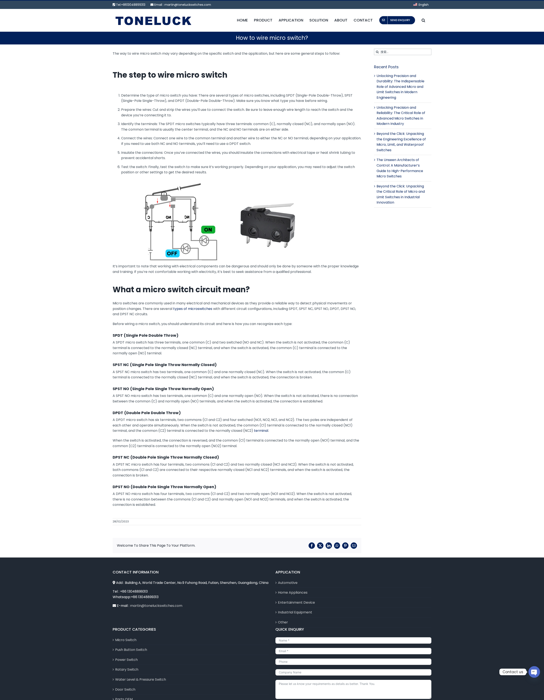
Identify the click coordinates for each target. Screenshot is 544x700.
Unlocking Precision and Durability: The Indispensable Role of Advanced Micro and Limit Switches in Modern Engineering (400, 86)
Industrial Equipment (295, 612)
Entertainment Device (296, 602)
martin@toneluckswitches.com (187, 5)
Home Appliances (292, 592)
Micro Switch (125, 639)
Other (283, 622)
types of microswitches (192, 308)
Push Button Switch (131, 649)
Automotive (288, 582)
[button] (423, 20)
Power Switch (126, 659)
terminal (261, 430)
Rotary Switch (126, 669)
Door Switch (125, 689)
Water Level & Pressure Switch (140, 679)
